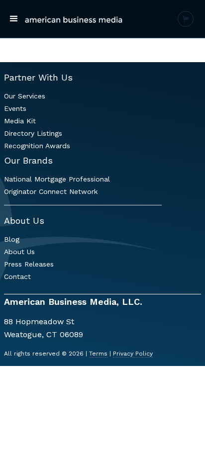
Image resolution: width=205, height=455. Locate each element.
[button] (14, 19)
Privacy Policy (133, 353)
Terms (98, 353)
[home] (73, 19)
